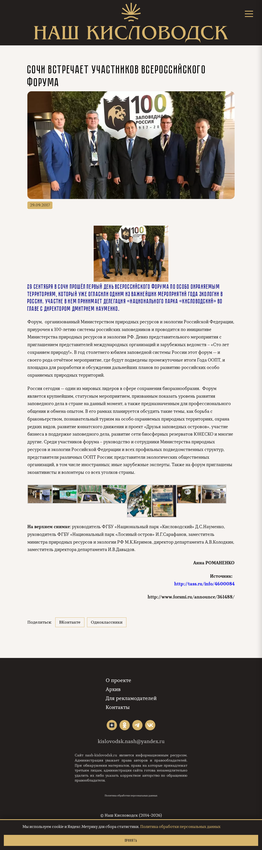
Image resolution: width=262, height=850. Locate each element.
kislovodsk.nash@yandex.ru (131, 741)
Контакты (118, 707)
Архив (113, 689)
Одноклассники (107, 622)
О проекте (118, 680)
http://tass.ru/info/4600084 (204, 584)
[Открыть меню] (249, 13)
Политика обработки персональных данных (131, 795)
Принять (131, 840)
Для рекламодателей (131, 698)
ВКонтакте (70, 622)
